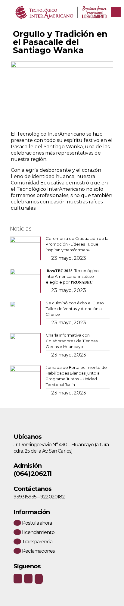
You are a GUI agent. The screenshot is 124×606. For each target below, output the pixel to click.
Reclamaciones (37, 551)
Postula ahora (36, 523)
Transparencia (36, 542)
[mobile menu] (116, 12)
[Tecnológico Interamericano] (62, 12)
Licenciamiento (37, 532)
